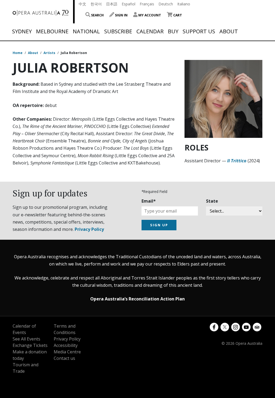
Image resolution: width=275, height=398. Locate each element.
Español (128, 3)
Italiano (183, 3)
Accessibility (66, 345)
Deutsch (165, 3)
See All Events (26, 339)
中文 (82, 3)
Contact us (64, 358)
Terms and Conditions (64, 329)
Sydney (22, 31)
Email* (149, 201)
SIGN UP (159, 225)
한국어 (96, 3)
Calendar (150, 31)
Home (18, 53)
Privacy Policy (89, 229)
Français (147, 3)
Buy (173, 31)
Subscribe (118, 31)
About (228, 31)
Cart (177, 15)
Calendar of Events (24, 329)
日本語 (111, 3)
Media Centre (67, 352)
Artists (49, 53)
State (212, 201)
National (86, 31)
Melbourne (52, 31)
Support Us (199, 31)
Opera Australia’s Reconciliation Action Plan (137, 299)
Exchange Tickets (30, 345)
